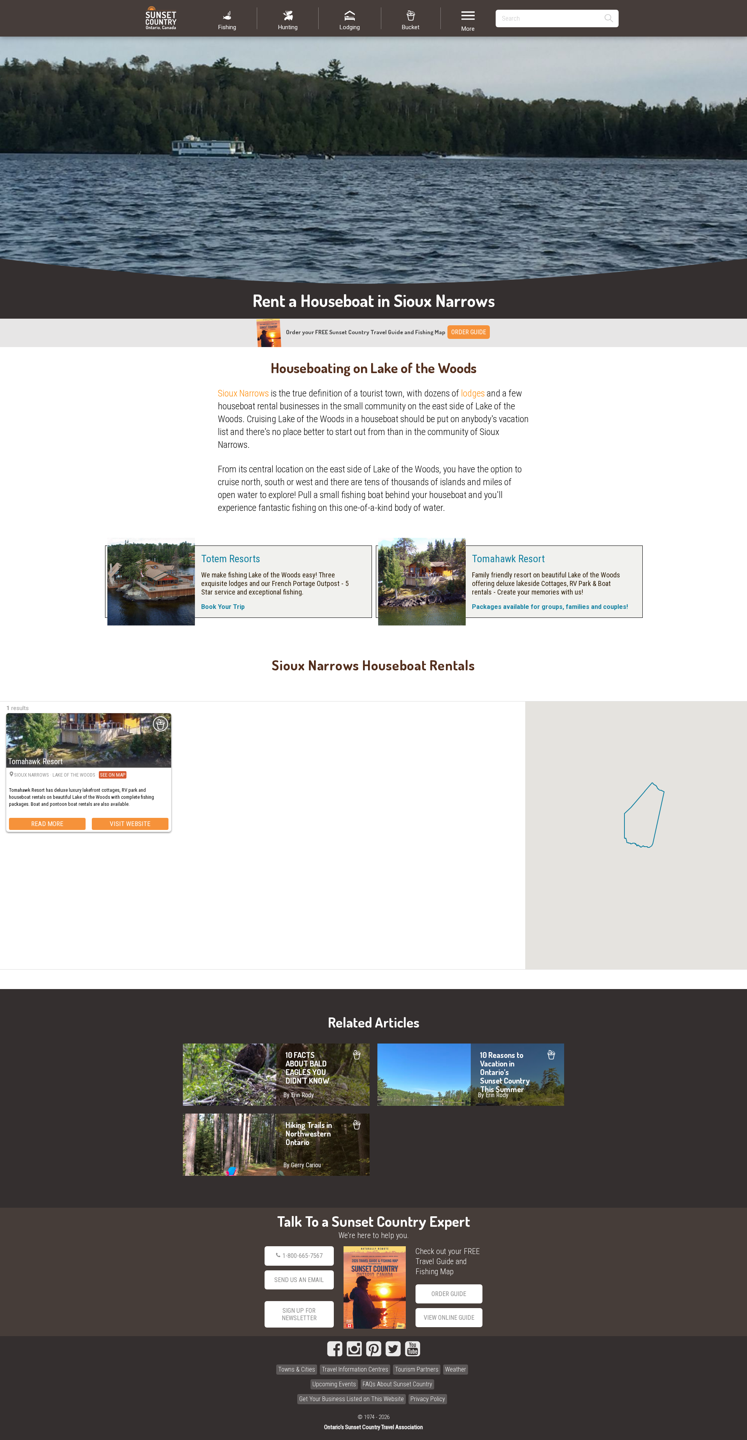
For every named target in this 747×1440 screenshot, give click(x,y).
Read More (47, 824)
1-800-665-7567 (302, 1255)
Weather (455, 1369)
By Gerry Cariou (302, 1165)
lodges (473, 393)
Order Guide (448, 1294)
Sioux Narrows (243, 393)
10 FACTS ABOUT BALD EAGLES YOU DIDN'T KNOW (276, 1075)
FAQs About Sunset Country (397, 1384)
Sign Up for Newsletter (299, 1314)
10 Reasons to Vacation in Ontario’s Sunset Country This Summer (470, 1075)
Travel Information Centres (355, 1369)
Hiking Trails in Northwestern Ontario (276, 1145)
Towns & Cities (296, 1369)
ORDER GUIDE (468, 332)
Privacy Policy (427, 1399)
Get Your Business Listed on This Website (351, 1399)
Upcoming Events (334, 1384)
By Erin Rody (298, 1095)
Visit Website (130, 824)
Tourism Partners (416, 1369)
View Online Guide (449, 1317)
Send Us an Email (299, 1280)
